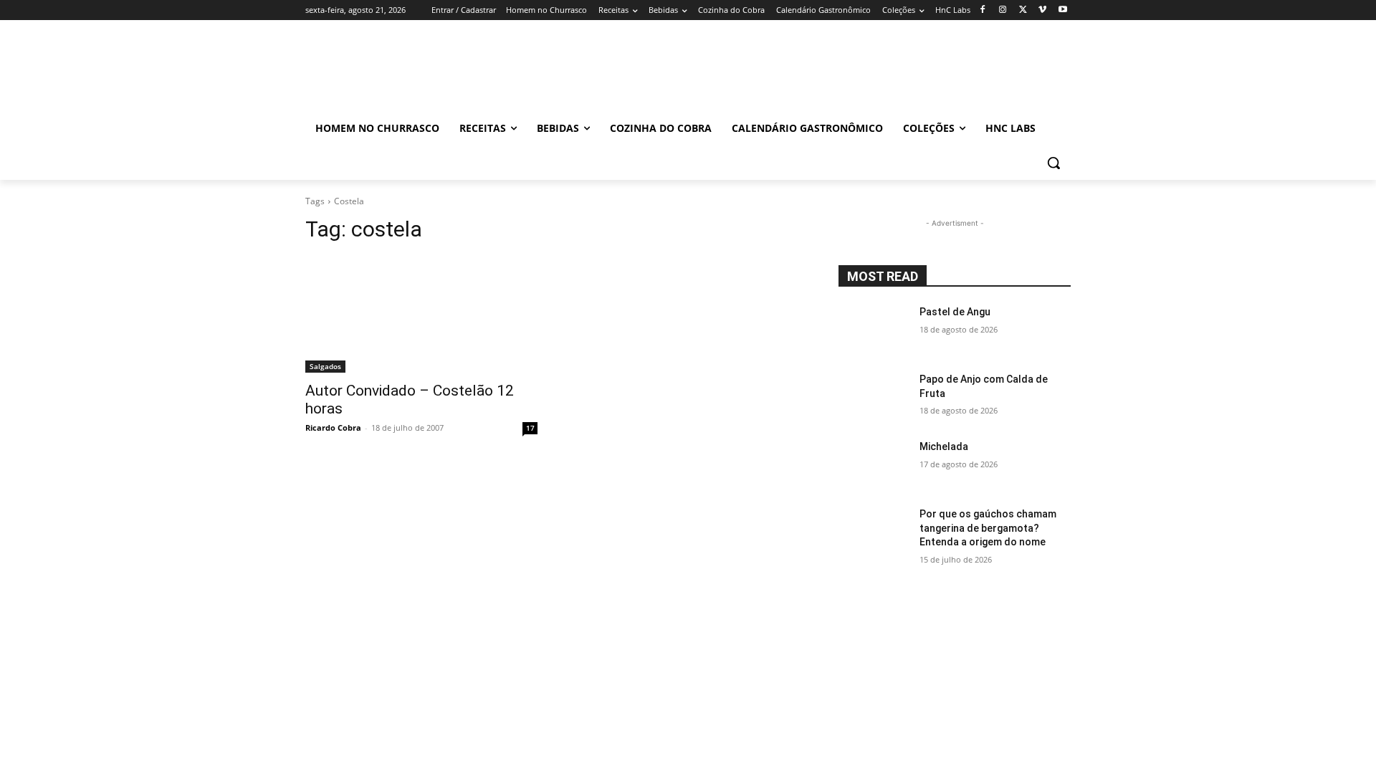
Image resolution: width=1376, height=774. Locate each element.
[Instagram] (1003, 10)
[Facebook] (983, 10)
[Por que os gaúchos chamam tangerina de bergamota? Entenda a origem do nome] (873, 531)
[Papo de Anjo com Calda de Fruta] (873, 397)
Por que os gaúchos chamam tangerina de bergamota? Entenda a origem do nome (987, 528)
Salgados (325, 366)
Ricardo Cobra (333, 427)
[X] (1023, 10)
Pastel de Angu (954, 311)
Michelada (943, 446)
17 (530, 428)
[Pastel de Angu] (873, 329)
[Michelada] (873, 464)
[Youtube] (1062, 10)
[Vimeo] (1042, 10)
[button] (1053, 162)
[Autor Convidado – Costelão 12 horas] (421, 315)
